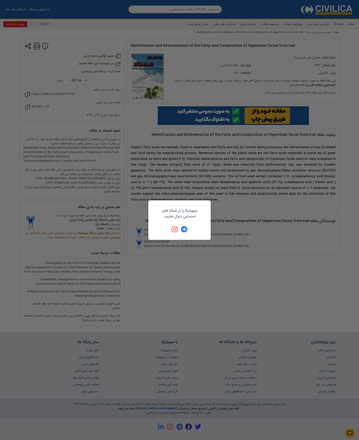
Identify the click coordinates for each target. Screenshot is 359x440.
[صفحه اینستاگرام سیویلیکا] (175, 229)
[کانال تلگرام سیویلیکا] (184, 229)
